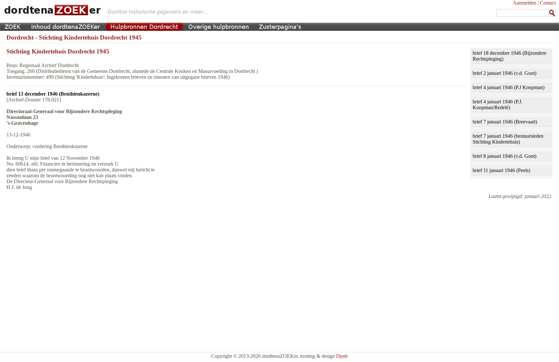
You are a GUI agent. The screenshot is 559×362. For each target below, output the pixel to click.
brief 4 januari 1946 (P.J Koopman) (508, 87)
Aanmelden (524, 3)
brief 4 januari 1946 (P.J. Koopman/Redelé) (497, 104)
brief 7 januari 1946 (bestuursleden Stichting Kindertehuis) (508, 139)
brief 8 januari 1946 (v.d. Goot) (504, 156)
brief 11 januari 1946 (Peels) (501, 170)
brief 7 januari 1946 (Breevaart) (505, 121)
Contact (548, 3)
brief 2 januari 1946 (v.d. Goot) (504, 73)
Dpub (342, 356)
